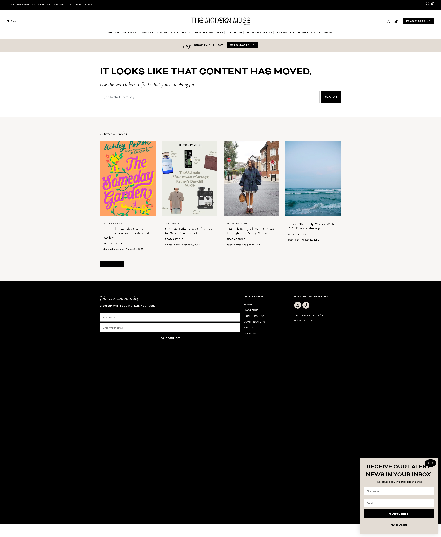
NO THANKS (399, 525)
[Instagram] (427, 3)
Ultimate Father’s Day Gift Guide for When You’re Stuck (189, 231)
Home (10, 4)
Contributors (62, 4)
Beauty (186, 32)
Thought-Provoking (122, 32)
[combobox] (210, 97)
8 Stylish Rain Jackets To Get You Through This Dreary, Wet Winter (251, 231)
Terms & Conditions (309, 314)
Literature (234, 32)
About (78, 4)
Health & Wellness (209, 32)
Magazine (23, 4)
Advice (316, 32)
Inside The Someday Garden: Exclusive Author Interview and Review (126, 233)
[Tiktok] (432, 3)
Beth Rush (293, 240)
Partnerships (41, 4)
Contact (91, 4)
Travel (328, 32)
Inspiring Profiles (154, 32)
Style (174, 32)
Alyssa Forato (172, 244)
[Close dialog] (430, 463)
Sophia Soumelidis (113, 249)
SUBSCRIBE (170, 338)
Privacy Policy (305, 320)
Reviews (281, 32)
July (187, 45)
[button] (112, 264)
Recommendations (258, 32)
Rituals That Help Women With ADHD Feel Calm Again (311, 226)
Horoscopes (299, 32)
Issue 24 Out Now (208, 45)
